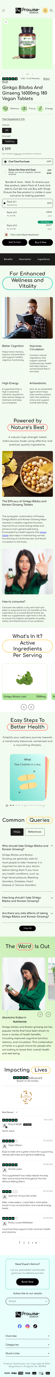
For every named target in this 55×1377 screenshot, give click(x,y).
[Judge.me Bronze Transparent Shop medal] (26, 1096)
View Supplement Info (13, 119)
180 (6, 130)
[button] (3, 10)
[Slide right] (33, 74)
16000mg (9, 141)
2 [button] (24, 1243)
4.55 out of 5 (35, 1078)
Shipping (17, 153)
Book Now (27, 1282)
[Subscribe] (46, 1301)
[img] (10, 1120)
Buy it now (40, 242)
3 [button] (28, 1243)
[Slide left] (22, 74)
